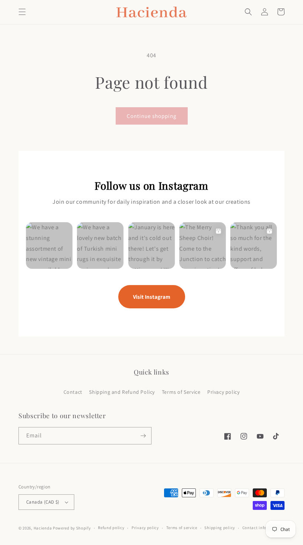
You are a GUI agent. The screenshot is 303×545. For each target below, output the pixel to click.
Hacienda (43, 528)
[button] (22, 12)
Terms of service (181, 527)
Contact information (262, 527)
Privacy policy (223, 392)
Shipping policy (219, 527)
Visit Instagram (151, 296)
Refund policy (111, 527)
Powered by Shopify (72, 528)
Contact (73, 392)
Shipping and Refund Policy (122, 392)
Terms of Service (181, 392)
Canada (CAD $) (42, 502)
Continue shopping (152, 115)
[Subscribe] (143, 435)
